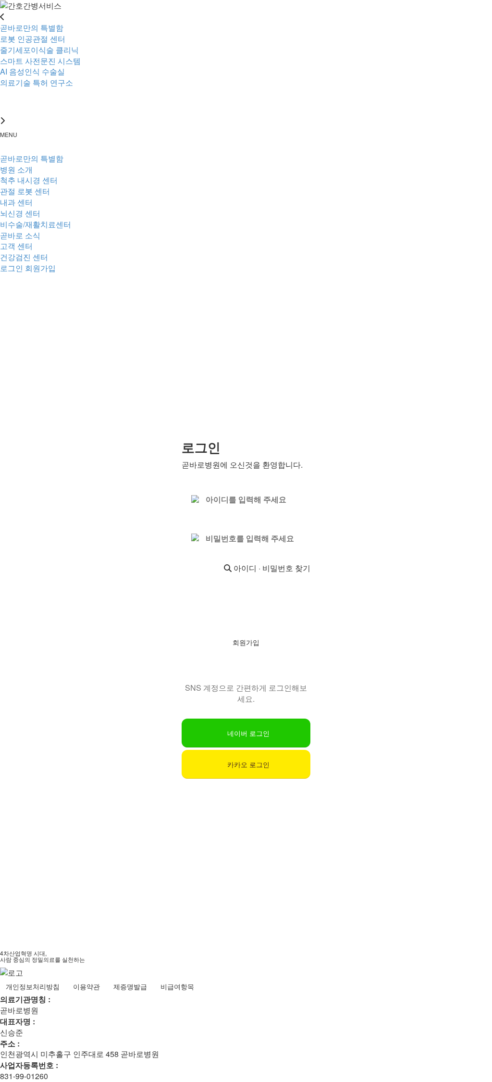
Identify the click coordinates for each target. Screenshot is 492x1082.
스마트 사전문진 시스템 (40, 60)
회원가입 (40, 268)
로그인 (11, 268)
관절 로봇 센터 (25, 191)
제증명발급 (130, 986)
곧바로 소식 (20, 235)
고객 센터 (16, 245)
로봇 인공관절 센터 (32, 38)
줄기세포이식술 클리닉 (39, 49)
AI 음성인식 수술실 (32, 71)
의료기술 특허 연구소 (36, 82)
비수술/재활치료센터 (35, 224)
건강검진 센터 (24, 256)
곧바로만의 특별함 (31, 158)
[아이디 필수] (196, 500)
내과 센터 (16, 202)
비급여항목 (177, 986)
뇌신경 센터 (20, 213)
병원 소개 (16, 169)
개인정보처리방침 (33, 986)
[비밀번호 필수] (196, 538)
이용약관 (86, 986)
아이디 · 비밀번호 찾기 (271, 568)
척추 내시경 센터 (29, 180)
